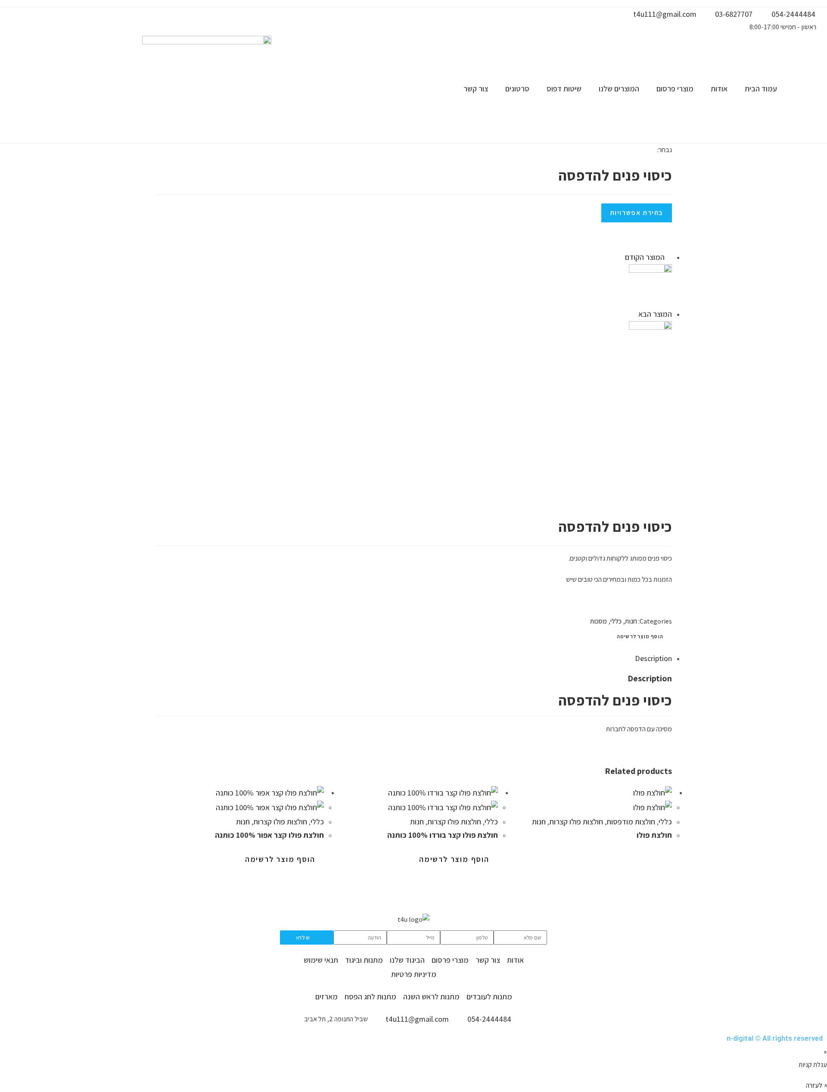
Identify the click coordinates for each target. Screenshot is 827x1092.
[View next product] (634, 314)
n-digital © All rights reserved (775, 1038)
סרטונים (517, 89)
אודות (719, 89)
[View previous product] (669, 257)
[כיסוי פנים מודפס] (650, 285)
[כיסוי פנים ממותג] (650, 342)
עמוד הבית (761, 89)
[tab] (418, 658)
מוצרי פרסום (674, 89)
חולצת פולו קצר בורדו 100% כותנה (442, 835)
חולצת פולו (654, 835)
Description (653, 658)
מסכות (598, 621)
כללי (616, 621)
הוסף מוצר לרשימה (640, 636)
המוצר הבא (655, 314)
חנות (631, 621)
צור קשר (475, 89)
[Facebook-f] (540, 18)
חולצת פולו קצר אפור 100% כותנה (269, 835)
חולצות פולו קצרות (280, 822)
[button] (816, 1085)
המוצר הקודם (645, 257)
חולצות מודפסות (630, 822)
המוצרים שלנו (619, 89)
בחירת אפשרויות (636, 212)
